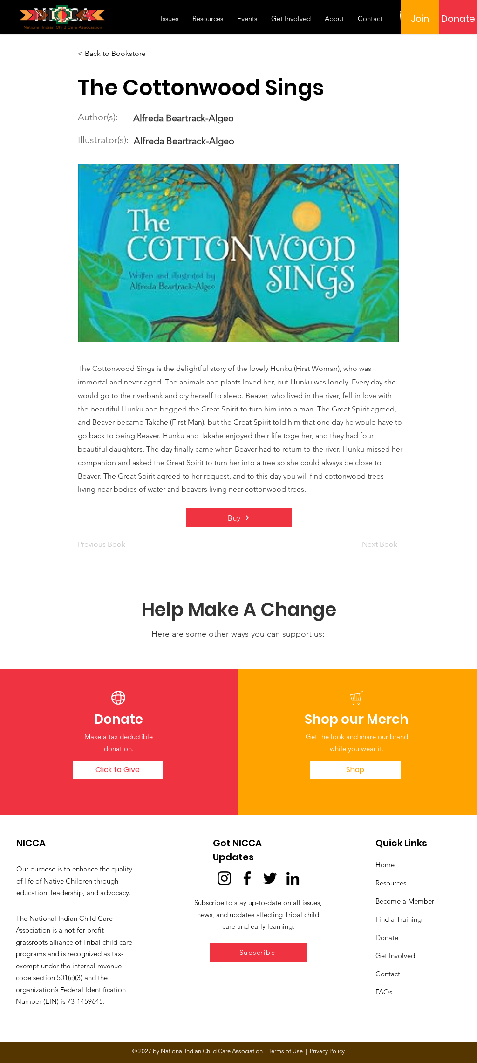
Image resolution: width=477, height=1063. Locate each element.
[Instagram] (224, 878)
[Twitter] (270, 878)
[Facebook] (247, 878)
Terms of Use (285, 1051)
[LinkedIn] (293, 878)
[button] (258, 952)
